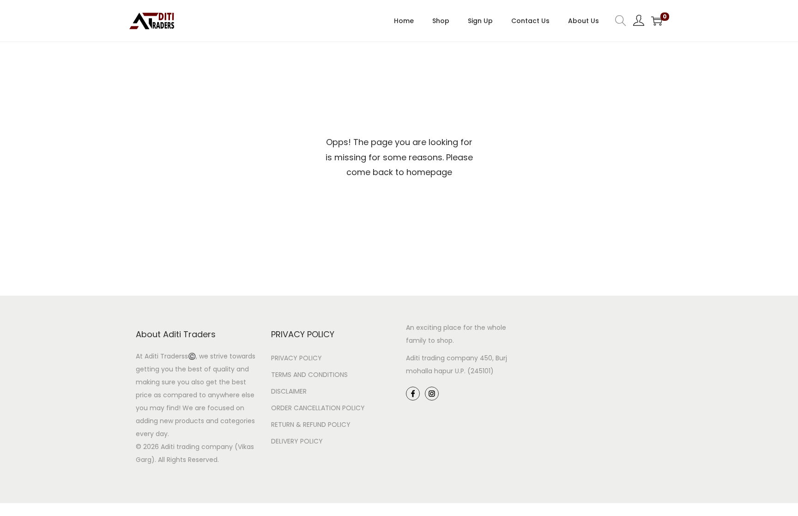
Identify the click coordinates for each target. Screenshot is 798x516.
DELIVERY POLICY (297, 441)
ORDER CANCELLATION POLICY (318, 408)
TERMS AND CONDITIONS (309, 374)
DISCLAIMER (289, 391)
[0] (656, 20)
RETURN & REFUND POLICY (311, 424)
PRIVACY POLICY (296, 358)
